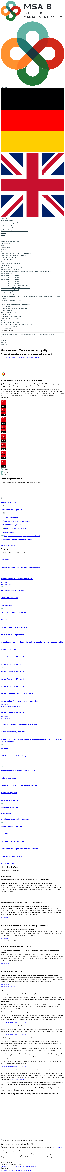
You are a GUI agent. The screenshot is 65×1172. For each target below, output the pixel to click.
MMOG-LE (3, 298)
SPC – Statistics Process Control (10, 322)
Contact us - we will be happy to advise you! (13, 1034)
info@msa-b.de (17, 1166)
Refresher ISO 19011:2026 (8, 314)
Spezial (3, 245)
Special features (5, 261)
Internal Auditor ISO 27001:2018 (10, 276)
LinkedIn (3, 342)
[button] (32, 87)
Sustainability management (9, 227)
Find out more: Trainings (8, 986)
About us (3, 233)
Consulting (4, 218)
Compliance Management (8, 225)
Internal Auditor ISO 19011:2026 (10, 290)
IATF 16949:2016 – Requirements (10, 269)
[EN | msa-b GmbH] (32, 216)
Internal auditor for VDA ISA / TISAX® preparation (15, 288)
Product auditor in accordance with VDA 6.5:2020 (15, 304)
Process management (7, 310)
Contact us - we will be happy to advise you (13, 1022)
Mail (2, 346)
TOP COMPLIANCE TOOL (19, 1079)
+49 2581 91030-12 (57, 1147)
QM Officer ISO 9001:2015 (8, 312)
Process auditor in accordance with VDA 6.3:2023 (15, 308)
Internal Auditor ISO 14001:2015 (10, 278)
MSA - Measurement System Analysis (12, 300)
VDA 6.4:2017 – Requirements (9, 326)
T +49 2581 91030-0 (6, 1166)
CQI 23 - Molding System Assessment (12, 263)
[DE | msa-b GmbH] (32, 152)
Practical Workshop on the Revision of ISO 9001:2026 (16, 253)
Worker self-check (6, 329)
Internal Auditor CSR (7, 273)
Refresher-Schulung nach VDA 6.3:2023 (12, 316)
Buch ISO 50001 (5, 247)
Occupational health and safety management (14, 231)
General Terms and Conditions (10, 241)
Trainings (3, 249)
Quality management (7, 221)
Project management (7, 306)
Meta (2, 237)
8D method (4, 251)
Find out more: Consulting (8, 545)
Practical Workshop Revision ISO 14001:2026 (14, 255)
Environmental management (9, 223)
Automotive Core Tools (7, 259)
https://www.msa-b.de (29, 1166)
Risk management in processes (10, 318)
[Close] (1, 336)
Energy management (7, 229)
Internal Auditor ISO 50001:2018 (10, 284)
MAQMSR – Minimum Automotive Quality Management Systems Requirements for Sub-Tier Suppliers (31, 296)
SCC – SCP (3, 320)
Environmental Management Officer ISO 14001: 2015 (16, 324)
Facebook (3, 340)
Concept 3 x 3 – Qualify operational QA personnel (15, 292)
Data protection (5, 243)
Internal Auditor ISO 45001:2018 (10, 282)
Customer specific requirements (10, 294)
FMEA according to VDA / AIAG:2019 (11, 267)
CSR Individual (5, 265)
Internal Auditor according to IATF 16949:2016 (14, 286)
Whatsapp (4, 344)
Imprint (3, 239)
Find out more (5, 895)
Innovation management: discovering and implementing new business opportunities (26, 271)
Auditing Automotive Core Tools (10, 257)
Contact (3, 235)
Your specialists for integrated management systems (23, 357)
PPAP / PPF (4, 302)
